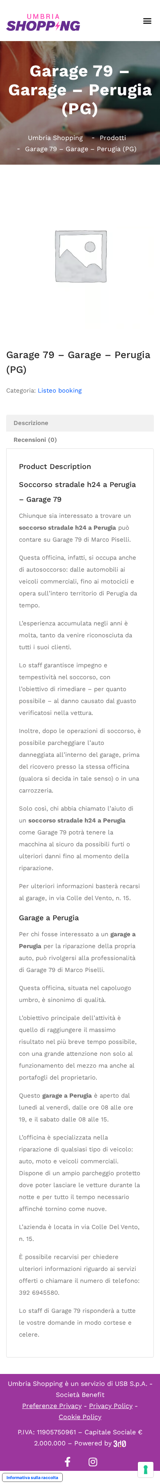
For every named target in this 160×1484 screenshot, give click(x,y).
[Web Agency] (120, 1443)
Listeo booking (60, 390)
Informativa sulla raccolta (32, 1477)
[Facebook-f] (67, 1462)
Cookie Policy (80, 1417)
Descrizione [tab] (31, 423)
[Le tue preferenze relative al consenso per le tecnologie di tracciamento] (145, 1469)
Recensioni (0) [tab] (35, 439)
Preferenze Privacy (52, 1406)
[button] (147, 21)
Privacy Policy (111, 1406)
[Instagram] (93, 1462)
